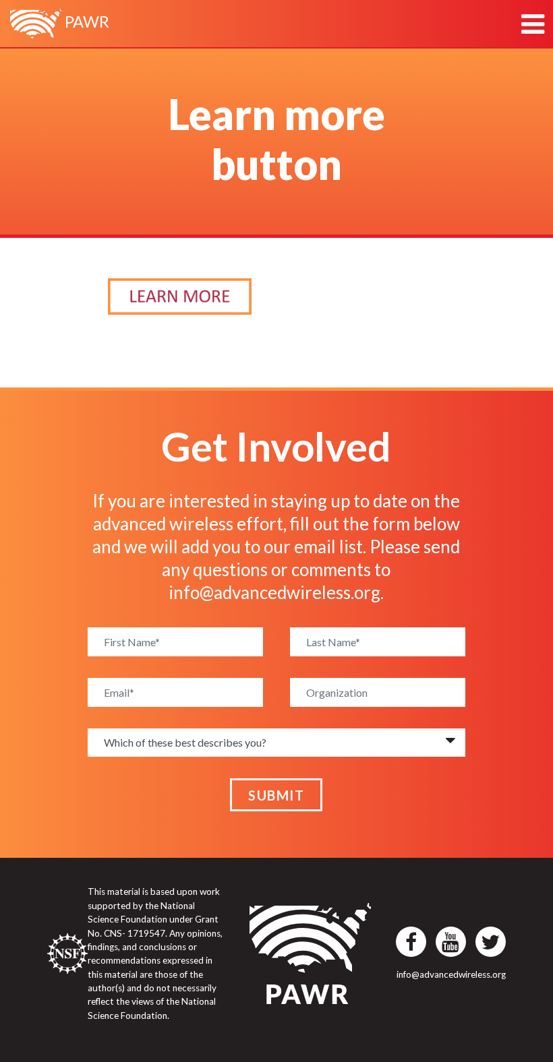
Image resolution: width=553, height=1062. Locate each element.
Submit (276, 795)
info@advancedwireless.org (274, 592)
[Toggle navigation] (533, 24)
